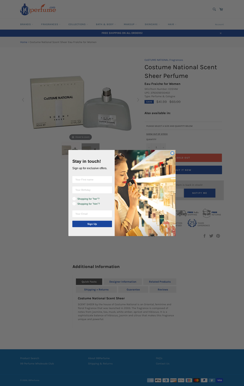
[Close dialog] (172, 153)
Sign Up (92, 224)
